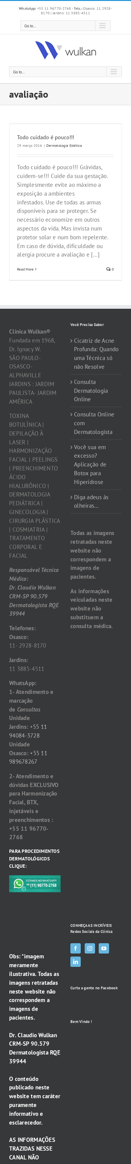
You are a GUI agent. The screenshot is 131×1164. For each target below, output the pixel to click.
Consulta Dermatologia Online (91, 390)
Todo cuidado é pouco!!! (45, 137)
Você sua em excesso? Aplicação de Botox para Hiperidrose (90, 464)
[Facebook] (75, 948)
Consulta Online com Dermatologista (94, 423)
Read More (25, 269)
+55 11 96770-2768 (45, 8)
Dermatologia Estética (64, 145)
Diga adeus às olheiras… (91, 501)
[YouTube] (104, 948)
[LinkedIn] (75, 962)
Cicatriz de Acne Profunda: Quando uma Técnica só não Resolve (96, 353)
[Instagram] (90, 948)
